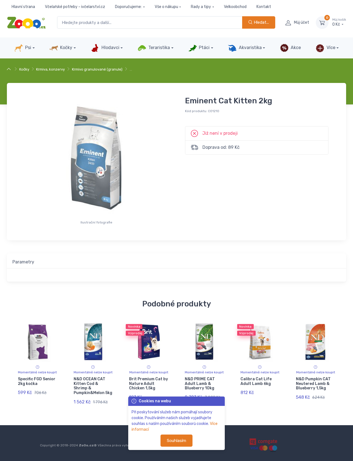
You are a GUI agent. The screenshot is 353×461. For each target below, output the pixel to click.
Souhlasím (176, 440)
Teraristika (158, 47)
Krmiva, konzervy (50, 69)
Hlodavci (109, 47)
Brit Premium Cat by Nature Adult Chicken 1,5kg (148, 384)
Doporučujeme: (128, 6)
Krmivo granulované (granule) (97, 69)
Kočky (65, 47)
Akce (295, 47)
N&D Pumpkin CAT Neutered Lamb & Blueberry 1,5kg (313, 384)
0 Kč (339, 22)
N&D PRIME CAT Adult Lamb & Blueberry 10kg (200, 384)
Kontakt (263, 6)
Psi (27, 47)
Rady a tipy (201, 6)
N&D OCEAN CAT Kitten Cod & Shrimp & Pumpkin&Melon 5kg (93, 386)
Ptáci (204, 47)
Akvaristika (250, 47)
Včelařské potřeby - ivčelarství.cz (75, 6)
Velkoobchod (235, 6)
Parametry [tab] (23, 262)
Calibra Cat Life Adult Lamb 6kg (256, 381)
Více (330, 47)
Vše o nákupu (166, 6)
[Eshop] (9, 69)
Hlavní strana (23, 6)
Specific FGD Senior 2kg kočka (36, 381)
